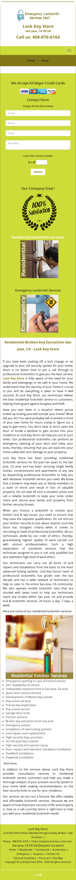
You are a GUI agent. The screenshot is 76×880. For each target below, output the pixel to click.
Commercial (42, 849)
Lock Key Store (13, 378)
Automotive (59, 849)
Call (39, 874)
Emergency (23, 854)
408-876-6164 (46, 37)
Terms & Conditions (24, 858)
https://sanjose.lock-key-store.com (52, 841)
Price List (44, 858)
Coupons (38, 854)
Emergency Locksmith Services (38, 290)
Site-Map (57, 858)
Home (31, 60)
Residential (25, 849)
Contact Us (52, 854)
